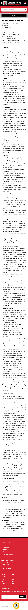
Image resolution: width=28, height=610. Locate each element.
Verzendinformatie (7, 545)
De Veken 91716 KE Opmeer (7, 567)
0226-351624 (6, 562)
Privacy (11, 606)
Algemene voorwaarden (8, 554)
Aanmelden (22, 596)
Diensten (13, 15)
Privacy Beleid (6, 552)
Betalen (5, 549)
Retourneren (6, 547)
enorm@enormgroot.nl (8, 560)
